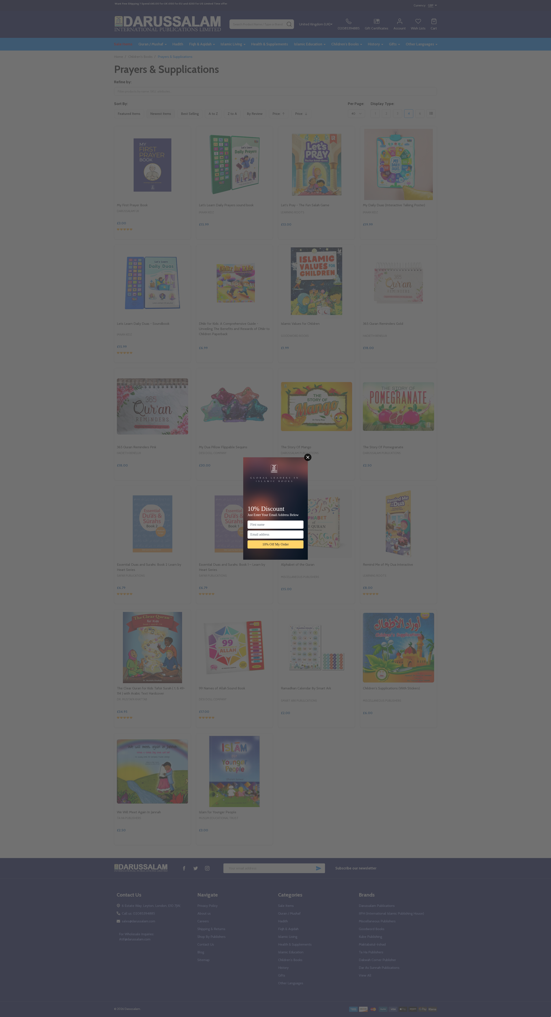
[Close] (307, 457)
